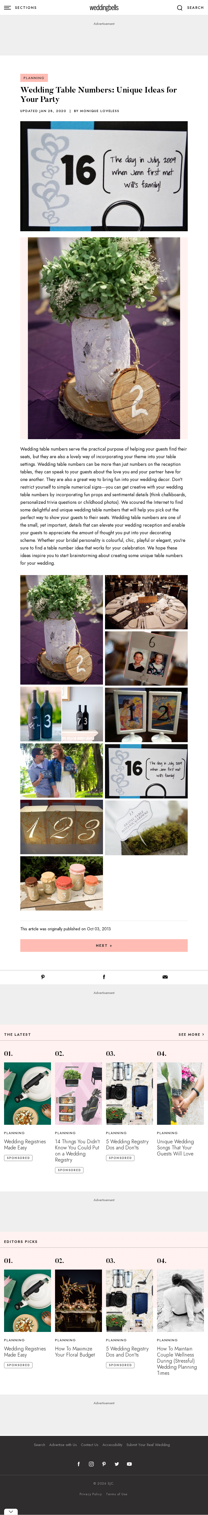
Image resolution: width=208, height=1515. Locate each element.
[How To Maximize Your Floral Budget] (78, 1301)
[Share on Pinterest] (42, 978)
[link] (104, 7)
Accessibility (112, 1445)
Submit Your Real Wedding (148, 1445)
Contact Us (89, 1445)
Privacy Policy (91, 1494)
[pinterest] (104, 1464)
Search (39, 1445)
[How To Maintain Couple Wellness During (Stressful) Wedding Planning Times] (180, 1301)
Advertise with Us (63, 1445)
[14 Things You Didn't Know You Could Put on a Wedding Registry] (78, 1093)
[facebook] (78, 1464)
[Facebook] (104, 978)
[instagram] (91, 1464)
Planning (34, 78)
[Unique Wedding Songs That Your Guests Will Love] (180, 1093)
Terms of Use (116, 1494)
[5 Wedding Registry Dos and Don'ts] (129, 1093)
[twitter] (117, 1464)
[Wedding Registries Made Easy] (27, 1093)
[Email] (165, 978)
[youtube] (129, 1464)
